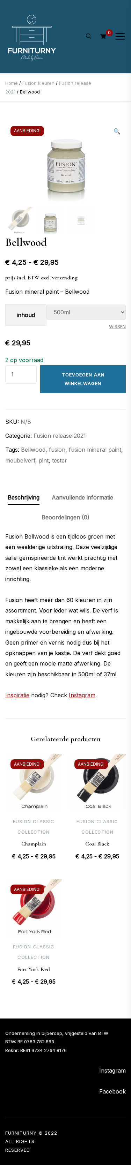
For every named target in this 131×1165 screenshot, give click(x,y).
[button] (117, 131)
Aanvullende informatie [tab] (82, 497)
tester (59, 460)
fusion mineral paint (95, 449)
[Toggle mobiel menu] (120, 36)
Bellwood (33, 449)
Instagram (82, 695)
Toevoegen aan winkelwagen (83, 379)
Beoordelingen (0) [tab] (65, 517)
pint (44, 460)
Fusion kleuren (38, 83)
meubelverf (20, 460)
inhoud (26, 314)
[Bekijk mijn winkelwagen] (103, 36)
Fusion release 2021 (60, 435)
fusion (57, 449)
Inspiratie (17, 695)
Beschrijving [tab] (23, 497)
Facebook (112, 1091)
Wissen (117, 326)
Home (11, 83)
